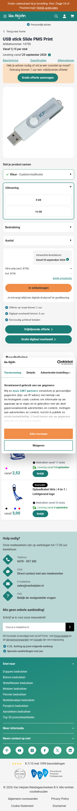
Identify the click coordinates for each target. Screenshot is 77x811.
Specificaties (38, 60)
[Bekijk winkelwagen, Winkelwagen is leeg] (72, 16)
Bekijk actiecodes (47, 7)
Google (38, 639)
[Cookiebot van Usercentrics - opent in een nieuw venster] (57, 362)
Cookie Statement (22, 806)
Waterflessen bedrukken (18, 683)
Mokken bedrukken (15, 688)
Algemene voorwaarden (23, 798)
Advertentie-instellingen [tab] (56, 372)
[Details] (49, 54)
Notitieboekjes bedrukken (19, 700)
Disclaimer (59, 806)
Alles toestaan (38, 433)
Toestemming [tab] (12, 372)
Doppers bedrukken (15, 671)
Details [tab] (31, 372)
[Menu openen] (5, 16)
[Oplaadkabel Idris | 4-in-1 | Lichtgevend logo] (18, 493)
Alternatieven (66, 60)
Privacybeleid (61, 636)
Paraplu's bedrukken (15, 706)
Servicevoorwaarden (17, 639)
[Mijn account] (64, 16)
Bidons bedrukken (14, 677)
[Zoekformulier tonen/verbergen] (56, 16)
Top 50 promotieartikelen (18, 717)
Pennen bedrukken (14, 694)
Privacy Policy (60, 798)
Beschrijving (10, 60)
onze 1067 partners (25, 390)
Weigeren (39, 445)
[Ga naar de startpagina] (17, 16)
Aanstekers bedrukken (17, 711)
